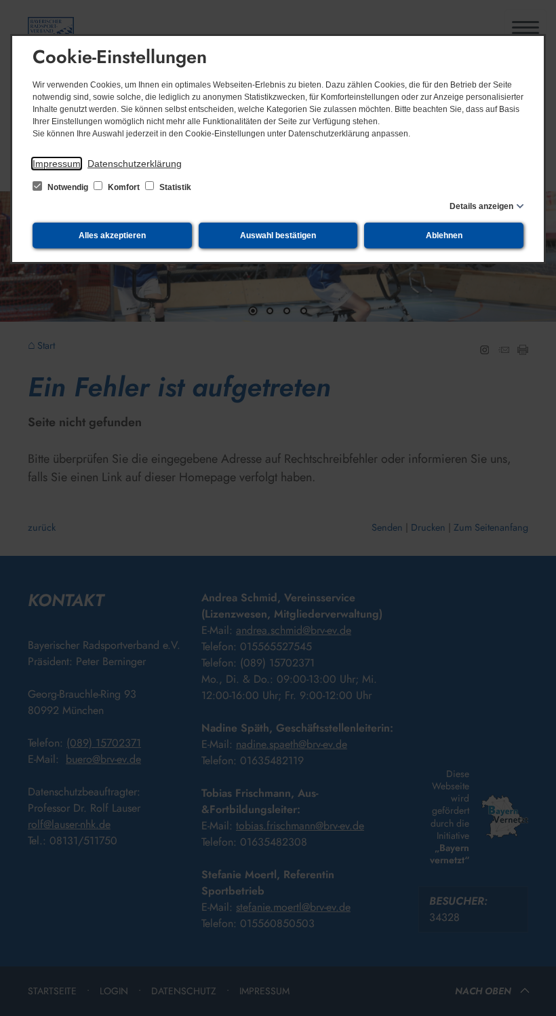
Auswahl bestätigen (278, 235)
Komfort (124, 187)
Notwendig (67, 187)
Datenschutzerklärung (134, 163)
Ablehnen (444, 235)
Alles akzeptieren (112, 235)
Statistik (174, 187)
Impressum (57, 163)
